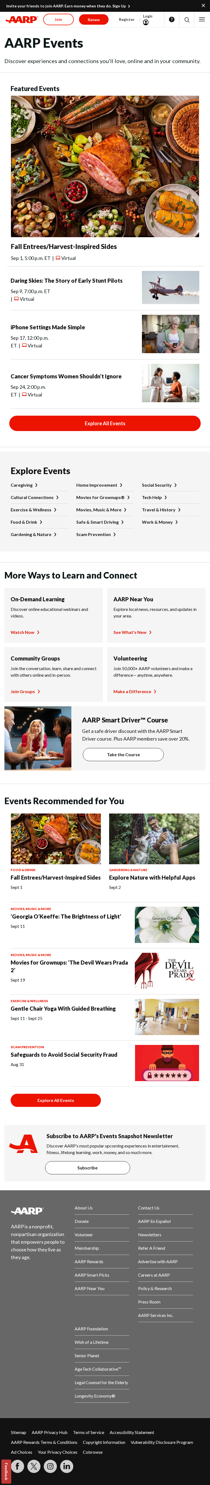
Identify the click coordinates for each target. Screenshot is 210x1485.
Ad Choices (21, 1452)
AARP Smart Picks (92, 1274)
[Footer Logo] (38, 1211)
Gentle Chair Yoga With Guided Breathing (63, 1008)
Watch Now (22, 632)
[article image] (105, 235)
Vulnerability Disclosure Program (162, 1442)
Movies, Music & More (98, 509)
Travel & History (159, 509)
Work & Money (157, 522)
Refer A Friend (151, 1248)
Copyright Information (104, 1442)
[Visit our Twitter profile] (33, 1466)
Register (127, 19)
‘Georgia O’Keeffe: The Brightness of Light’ (66, 916)
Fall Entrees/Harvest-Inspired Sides (64, 246)
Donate (82, 1221)
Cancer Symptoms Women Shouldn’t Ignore (66, 376)
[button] (186, 19)
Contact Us (148, 1207)
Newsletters (149, 1234)
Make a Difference (132, 691)
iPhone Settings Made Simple (48, 327)
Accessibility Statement (132, 1432)
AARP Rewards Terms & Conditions (44, 1442)
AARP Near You (133, 599)
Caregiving (22, 485)
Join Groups (23, 691)
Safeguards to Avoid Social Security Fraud (64, 1054)
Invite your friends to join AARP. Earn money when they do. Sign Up (66, 6)
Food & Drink (24, 522)
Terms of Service (88, 1432)
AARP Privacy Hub (50, 1432)
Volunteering (130, 658)
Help (171, 19)
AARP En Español (154, 1221)
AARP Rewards (89, 1261)
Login (148, 16)
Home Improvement (96, 485)
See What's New (130, 632)
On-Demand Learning (38, 599)
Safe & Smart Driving (97, 522)
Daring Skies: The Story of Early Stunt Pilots (66, 280)
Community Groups (35, 658)
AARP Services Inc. (155, 1315)
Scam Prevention (93, 534)
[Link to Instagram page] (50, 1466)
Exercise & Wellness (31, 509)
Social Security (157, 485)
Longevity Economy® (95, 1395)
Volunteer (84, 1234)
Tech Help (152, 497)
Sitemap (18, 1432)
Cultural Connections (32, 497)
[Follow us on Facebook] (17, 1466)
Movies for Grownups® (100, 497)
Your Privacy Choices (57, 1452)
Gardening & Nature (31, 534)
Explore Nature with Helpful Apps (152, 877)
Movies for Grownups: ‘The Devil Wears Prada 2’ (69, 966)
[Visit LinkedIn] (66, 1466)
